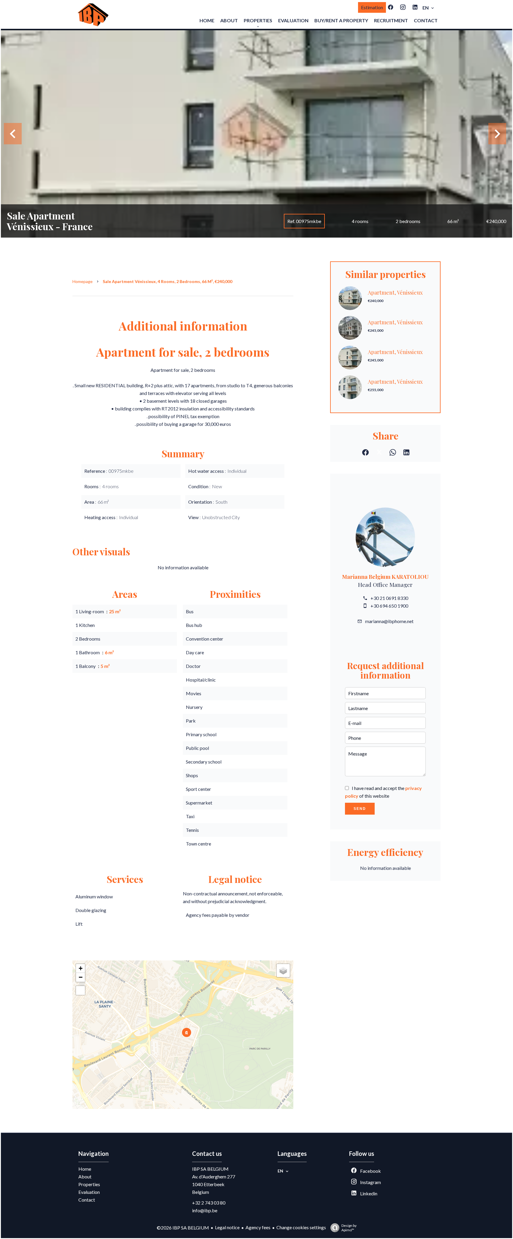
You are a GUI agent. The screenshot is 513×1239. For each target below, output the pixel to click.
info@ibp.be (204, 1210)
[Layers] (283, 970)
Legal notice (227, 1227)
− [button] (81, 977)
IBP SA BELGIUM (210, 1169)
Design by (349, 1227)
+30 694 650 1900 (389, 606)
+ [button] (81, 968)
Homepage (82, 281)
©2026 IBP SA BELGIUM (183, 1227)
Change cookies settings (301, 1227)
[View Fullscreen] (80, 990)
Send (360, 809)
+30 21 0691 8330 (389, 598)
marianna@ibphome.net (389, 621)
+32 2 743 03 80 (208, 1202)
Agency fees (258, 1227)
